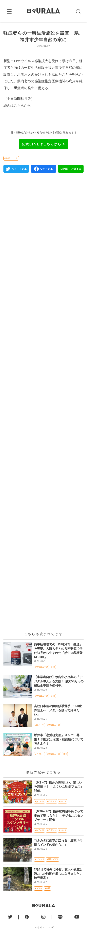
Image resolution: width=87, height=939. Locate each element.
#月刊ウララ (52, 859)
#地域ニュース (11, 158)
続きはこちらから (17, 105)
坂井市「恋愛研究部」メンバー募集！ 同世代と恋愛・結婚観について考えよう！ (58, 739)
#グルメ (62, 801)
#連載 (47, 888)
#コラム (38, 888)
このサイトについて (43, 927)
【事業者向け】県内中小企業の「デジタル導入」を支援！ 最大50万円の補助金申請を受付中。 (59, 681)
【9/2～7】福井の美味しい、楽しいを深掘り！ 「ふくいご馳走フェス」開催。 (58, 787)
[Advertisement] (43, 355)
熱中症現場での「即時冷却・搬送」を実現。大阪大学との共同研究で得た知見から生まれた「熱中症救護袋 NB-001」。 (58, 651)
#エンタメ (39, 859)
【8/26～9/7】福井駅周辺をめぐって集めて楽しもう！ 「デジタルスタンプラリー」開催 (58, 815)
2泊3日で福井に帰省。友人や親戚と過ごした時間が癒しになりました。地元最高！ (58, 874)
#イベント (39, 754)
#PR (53, 667)
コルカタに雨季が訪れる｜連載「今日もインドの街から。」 (58, 842)
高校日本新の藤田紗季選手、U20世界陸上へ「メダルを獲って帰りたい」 (58, 710)
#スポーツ (39, 725)
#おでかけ (39, 801)
